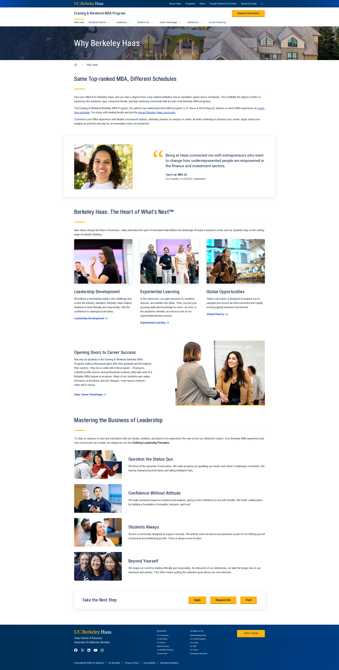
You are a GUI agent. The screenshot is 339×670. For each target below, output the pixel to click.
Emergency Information (199, 653)
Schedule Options (97, 22)
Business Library (163, 646)
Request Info (223, 600)
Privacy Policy (132, 663)
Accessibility (149, 663)
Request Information (248, 13)
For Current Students (198, 639)
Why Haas (79, 22)
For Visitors (161, 643)
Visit (248, 600)
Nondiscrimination (169, 663)
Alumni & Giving (248, 3)
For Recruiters (162, 639)
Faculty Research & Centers (223, 3)
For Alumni (194, 650)
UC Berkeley (114, 663)
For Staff (193, 646)
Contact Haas (162, 653)
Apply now (251, 633)
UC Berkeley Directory (165, 650)
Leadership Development (89, 318)
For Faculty (194, 643)
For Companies (163, 635)
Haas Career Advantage (88, 394)
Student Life (143, 22)
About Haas (175, 3)
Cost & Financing (217, 22)
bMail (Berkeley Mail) (198, 635)
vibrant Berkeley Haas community (156, 112)
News (202, 3)
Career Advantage (168, 22)
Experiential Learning (152, 322)
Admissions (193, 22)
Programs (190, 3)
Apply (197, 600)
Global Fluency (215, 314)
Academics (122, 22)
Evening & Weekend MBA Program (99, 13)
